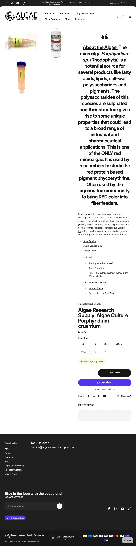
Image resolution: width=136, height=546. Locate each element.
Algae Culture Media (14, 465)
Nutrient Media (96, 288)
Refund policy (10, 541)
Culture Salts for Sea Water (102, 293)
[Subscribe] (59, 506)
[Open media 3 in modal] (21, 77)
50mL (106, 344)
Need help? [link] (126, 396)
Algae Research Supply (89, 304)
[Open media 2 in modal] (21, 42)
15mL (94, 344)
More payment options (104, 389)
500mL (84, 352)
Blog (7, 461)
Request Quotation (14, 470)
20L (105, 352)
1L (95, 352)
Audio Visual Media (92, 246)
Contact (8, 453)
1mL (82, 344)
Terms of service (33, 541)
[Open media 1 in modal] (56, 42)
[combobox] (120, 3)
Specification (89, 241)
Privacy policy (21, 541)
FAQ (7, 449)
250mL (119, 344)
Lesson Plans (89, 250)
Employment (11, 474)
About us (9, 457)
